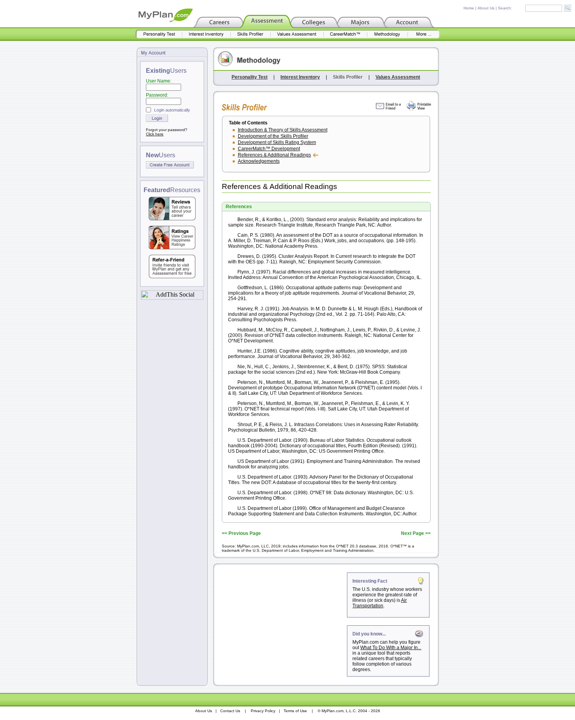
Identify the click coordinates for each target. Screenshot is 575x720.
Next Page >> (416, 533)
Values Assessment (398, 77)
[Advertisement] (281, 621)
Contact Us (230, 711)
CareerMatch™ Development (269, 148)
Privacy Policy (263, 711)
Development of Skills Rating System (277, 142)
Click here (155, 134)
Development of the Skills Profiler (273, 136)
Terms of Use (295, 711)
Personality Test (250, 77)
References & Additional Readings (274, 155)
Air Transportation (379, 603)
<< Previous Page (241, 533)
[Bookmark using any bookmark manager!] (172, 297)
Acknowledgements (259, 161)
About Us (486, 8)
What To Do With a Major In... (390, 647)
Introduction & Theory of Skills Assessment (282, 130)
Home (469, 8)
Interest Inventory (300, 77)
